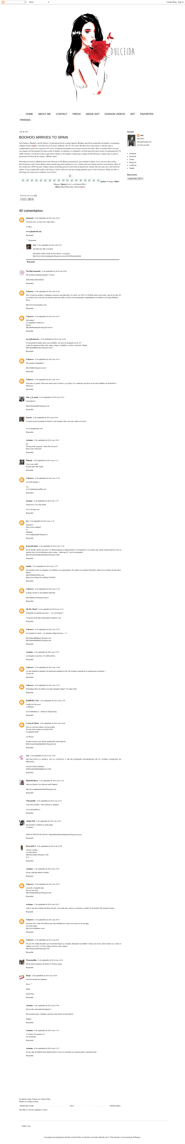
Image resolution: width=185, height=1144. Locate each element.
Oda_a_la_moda (32, 397)
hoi (27, 521)
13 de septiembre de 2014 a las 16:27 (47, 884)
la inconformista (32, 546)
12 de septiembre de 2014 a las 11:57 (45, 566)
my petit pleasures (32, 339)
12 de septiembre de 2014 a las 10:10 (47, 291)
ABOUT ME (44, 114)
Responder (29, 235)
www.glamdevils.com (33, 231)
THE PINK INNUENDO (35, 279)
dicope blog (30, 993)
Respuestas (32, 240)
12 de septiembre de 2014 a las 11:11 (45, 460)
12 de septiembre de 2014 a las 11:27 (46, 501)
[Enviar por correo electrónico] (21, 199)
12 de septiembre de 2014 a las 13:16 (47, 685)
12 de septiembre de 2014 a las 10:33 (47, 359)
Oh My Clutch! (31, 609)
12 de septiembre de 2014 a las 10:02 (54, 271)
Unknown (30, 291)
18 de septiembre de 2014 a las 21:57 (46, 1048)
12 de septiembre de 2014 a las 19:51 (48, 821)
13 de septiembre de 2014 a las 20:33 (47, 919)
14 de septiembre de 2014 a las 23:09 (46, 1005)
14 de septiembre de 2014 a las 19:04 (44, 975)
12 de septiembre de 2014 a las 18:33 (49, 801)
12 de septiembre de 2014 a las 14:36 (42, 755)
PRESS (77, 114)
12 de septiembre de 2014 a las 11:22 (47, 478)
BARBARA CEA (32, 700)
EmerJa (29, 417)
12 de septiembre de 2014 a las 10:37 (51, 397)
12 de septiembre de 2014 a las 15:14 (51, 780)
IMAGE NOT (92, 114)
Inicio (72, 1105)
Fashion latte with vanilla (34, 466)
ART (132, 114)
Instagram (132, 153)
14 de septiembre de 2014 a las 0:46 (46, 940)
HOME (29, 114)
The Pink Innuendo (33, 271)
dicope (28, 975)
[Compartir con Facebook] (29, 199)
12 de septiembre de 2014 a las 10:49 (45, 417)
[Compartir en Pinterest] (32, 199)
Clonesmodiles (31, 960)
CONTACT (61, 114)
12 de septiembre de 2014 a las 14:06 (52, 723)
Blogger (137, 1137)
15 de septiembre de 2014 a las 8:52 (49, 245)
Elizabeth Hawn (32, 780)
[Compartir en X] (27, 199)
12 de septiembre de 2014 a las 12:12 (50, 609)
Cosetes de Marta (32, 723)
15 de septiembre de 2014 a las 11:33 (46, 1030)
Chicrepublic (31, 801)
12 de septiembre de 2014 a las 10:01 (47, 218)
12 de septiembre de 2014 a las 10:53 (46, 440)
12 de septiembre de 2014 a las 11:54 (51, 546)
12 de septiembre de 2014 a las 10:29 (53, 339)
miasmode (30, 218)
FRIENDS (25, 120)
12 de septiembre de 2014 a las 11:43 (41, 521)
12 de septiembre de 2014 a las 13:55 (52, 700)
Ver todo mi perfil (143, 145)
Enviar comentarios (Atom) (38, 1109)
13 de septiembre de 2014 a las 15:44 (46, 869)
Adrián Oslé (30, 821)
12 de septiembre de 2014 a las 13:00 (47, 667)
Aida (142, 135)
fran (34, 245)
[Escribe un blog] (24, 199)
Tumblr (131, 168)
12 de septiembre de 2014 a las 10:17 (47, 316)
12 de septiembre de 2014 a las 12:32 (46, 652)
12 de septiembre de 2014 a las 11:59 (47, 589)
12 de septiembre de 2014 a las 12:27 (47, 629)
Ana (27, 755)
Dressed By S (31, 846)
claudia (28, 566)
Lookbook (132, 165)
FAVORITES (146, 114)
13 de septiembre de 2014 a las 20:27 (46, 904)
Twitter (131, 159)
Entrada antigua (115, 1105)
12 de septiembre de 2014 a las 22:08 (49, 846)
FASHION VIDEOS (115, 114)
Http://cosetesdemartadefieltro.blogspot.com (41, 744)
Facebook (132, 156)
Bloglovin (132, 162)
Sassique (29, 501)
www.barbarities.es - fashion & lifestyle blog (41, 711)
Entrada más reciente (27, 1105)
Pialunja (29, 460)
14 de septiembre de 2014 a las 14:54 (50, 960)
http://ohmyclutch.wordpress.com (49, 618)
